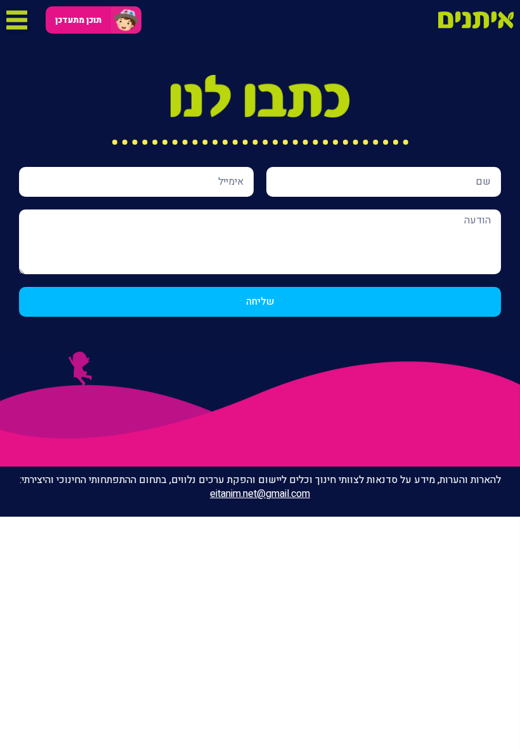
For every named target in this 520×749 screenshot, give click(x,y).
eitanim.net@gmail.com (260, 493)
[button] (78, 20)
